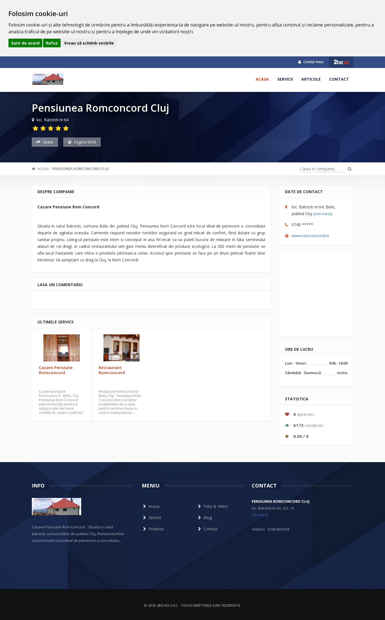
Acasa (262, 79)
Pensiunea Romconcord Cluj (80, 168)
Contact (339, 79)
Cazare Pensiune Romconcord (56, 370)
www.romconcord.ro (310, 235)
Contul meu (313, 61)
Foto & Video (215, 506)
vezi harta (260, 515)
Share (47, 142)
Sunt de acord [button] (25, 43)
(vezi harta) (322, 213)
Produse (156, 528)
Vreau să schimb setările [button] (89, 43)
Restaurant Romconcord (112, 370)
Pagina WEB (84, 142)
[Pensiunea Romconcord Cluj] (48, 79)
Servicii (285, 79)
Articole (311, 79)
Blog (207, 517)
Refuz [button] (52, 43)
